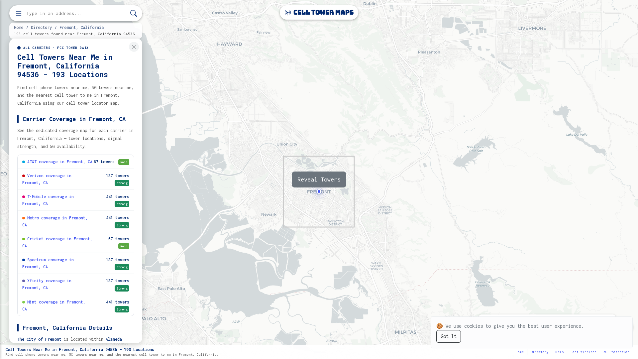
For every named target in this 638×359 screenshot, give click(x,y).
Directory (41, 27)
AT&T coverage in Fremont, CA (59, 161)
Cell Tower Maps (323, 12)
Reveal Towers (319, 179)
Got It (449, 336)
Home (18, 27)
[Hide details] (134, 47)
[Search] (133, 13)
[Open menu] (19, 13)
